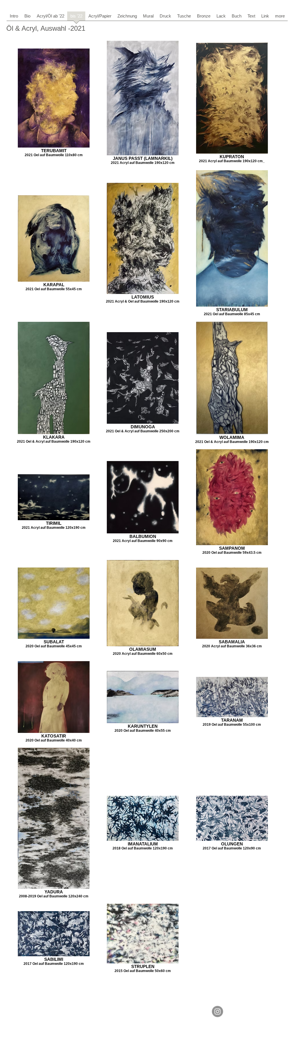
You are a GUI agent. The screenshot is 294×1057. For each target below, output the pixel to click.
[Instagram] (217, 1011)
